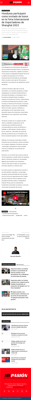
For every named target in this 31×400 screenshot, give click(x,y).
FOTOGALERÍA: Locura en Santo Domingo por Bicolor (23, 236)
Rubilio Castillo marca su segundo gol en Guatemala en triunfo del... (19, 351)
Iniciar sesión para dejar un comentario (15, 314)
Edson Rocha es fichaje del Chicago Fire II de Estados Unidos (18, 359)
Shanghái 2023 (19, 215)
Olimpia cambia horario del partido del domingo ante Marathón (18, 343)
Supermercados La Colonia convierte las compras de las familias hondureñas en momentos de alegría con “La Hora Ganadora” (20, 284)
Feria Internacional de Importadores (10, 213)
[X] (7, 41)
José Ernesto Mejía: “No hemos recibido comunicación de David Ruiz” (8, 237)
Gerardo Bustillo (7, 37)
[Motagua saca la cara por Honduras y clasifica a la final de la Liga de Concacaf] (6, 335)
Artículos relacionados (9, 264)
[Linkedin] (13, 391)
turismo (25, 215)
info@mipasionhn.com (19, 387)
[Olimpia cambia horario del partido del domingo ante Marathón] (6, 343)
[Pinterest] (11, 41)
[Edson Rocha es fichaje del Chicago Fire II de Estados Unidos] (6, 359)
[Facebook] (3, 41)
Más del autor (20, 264)
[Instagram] (8, 391)
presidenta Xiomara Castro (8, 215)
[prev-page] (3, 304)
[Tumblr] (22, 391)
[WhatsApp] (14, 41)
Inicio (3, 8)
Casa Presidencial (12, 211)
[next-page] (5, 304)
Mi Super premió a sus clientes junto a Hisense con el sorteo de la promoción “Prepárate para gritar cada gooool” (20, 295)
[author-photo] (16, 254)
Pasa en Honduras (10, 8)
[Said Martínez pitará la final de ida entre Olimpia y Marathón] (6, 327)
